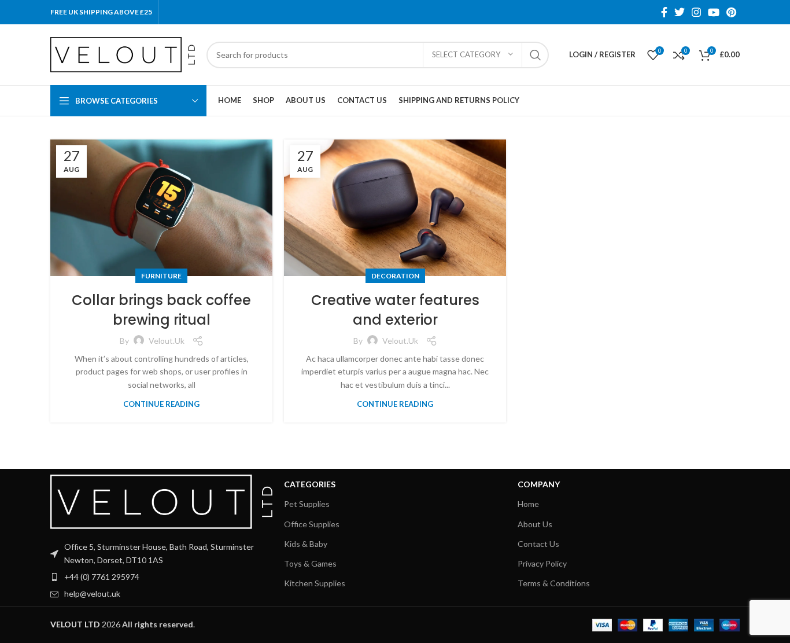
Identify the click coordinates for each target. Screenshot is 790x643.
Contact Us (538, 544)
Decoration (395, 275)
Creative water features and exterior (395, 310)
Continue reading (161, 404)
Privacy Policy (542, 563)
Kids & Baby (305, 544)
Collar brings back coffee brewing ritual (161, 310)
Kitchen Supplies (314, 583)
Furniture (161, 275)
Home (528, 504)
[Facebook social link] (664, 12)
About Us (535, 524)
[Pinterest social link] (731, 12)
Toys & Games (310, 563)
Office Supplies (311, 524)
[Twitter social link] (679, 12)
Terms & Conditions (554, 583)
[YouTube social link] (713, 12)
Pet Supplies (307, 504)
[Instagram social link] (696, 12)
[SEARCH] (535, 55)
